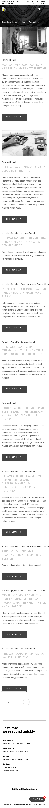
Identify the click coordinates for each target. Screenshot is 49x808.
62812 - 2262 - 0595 (33, 2)
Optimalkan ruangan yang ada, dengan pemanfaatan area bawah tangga (24, 242)
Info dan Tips (7, 591)
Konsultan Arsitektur (11, 233)
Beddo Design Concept (9, 22)
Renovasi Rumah (9, 60)
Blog (23, 22)
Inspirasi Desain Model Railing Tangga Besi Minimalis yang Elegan (24, 293)
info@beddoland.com (10, 770)
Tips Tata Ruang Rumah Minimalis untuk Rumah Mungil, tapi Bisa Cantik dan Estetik (24, 350)
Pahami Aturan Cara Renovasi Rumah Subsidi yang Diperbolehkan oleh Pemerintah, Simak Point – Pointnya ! (23, 483)
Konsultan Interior (28, 284)
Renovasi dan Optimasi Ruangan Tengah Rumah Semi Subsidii (22, 555)
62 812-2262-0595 (9, 768)
